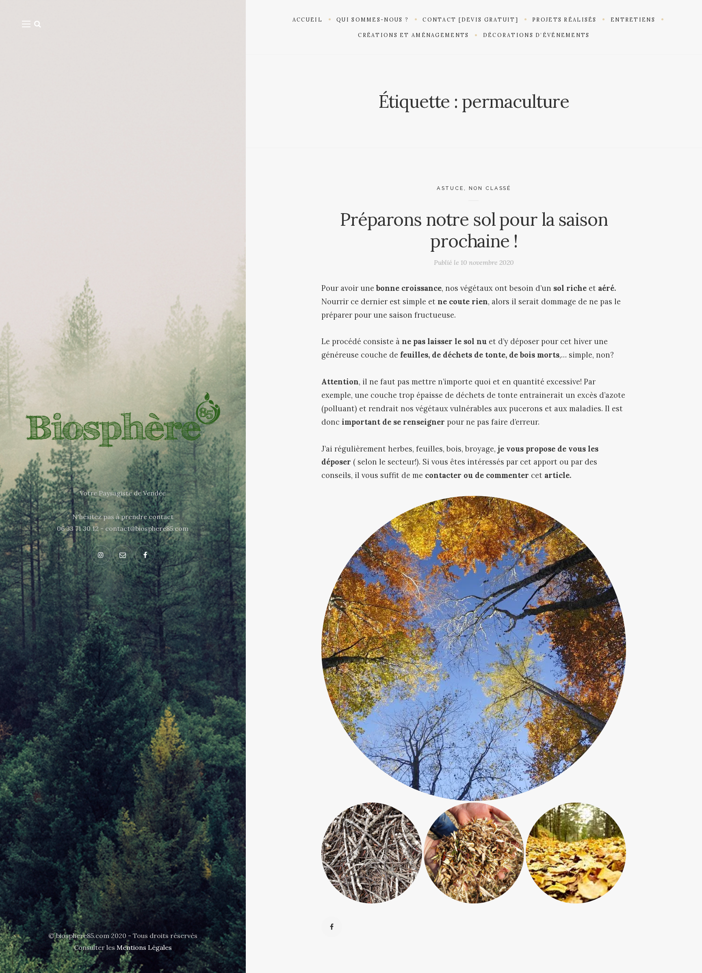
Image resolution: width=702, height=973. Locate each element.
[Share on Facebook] (331, 926)
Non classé (490, 188)
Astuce (450, 188)
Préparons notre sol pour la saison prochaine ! (473, 230)
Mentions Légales (144, 947)
